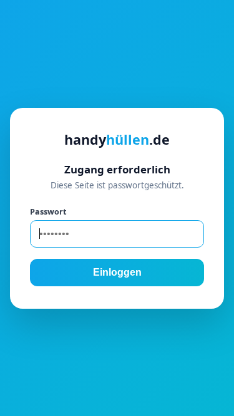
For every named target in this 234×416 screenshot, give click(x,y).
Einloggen (117, 272)
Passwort (48, 211)
